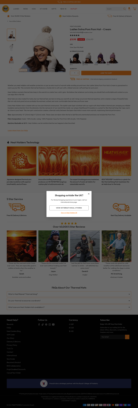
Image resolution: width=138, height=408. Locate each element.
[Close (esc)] (89, 194)
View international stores (69, 208)
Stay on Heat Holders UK (69, 213)
